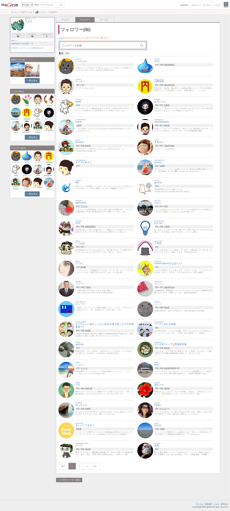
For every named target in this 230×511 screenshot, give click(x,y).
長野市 (93, 227)
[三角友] (145, 248)
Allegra (49, 105)
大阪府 (78, 125)
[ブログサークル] (9, 4)
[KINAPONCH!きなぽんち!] (145, 268)
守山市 (172, 287)
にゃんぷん (16, 105)
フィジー (84, 368)
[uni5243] (66, 349)
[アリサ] (66, 268)
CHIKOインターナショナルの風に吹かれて (27, 48)
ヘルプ (216, 504)
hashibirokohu (27, 132)
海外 (166, 206)
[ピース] (66, 450)
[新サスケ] (145, 390)
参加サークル (47, 36)
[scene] (66, 127)
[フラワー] (66, 289)
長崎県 (88, 409)
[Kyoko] (145, 410)
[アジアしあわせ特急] (145, 329)
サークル (104, 20)
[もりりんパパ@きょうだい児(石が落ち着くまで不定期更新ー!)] (66, 329)
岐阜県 (88, 146)
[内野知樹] (145, 86)
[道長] (145, 450)
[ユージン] (145, 289)
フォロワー (32, 36)
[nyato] (66, 106)
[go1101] (145, 187)
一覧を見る (32, 80)
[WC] (66, 187)
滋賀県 (166, 287)
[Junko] (27, 99)
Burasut (38, 132)
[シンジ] (145, 309)
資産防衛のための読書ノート (22, 44)
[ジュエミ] (66, 369)
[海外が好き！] (17, 69)
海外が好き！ (17, 76)
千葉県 (162, 429)
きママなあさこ (49, 131)
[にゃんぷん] (66, 66)
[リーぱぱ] (66, 248)
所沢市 (172, 85)
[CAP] (66, 228)
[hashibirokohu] (145, 127)
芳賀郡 (172, 368)
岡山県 (166, 308)
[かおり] (145, 208)
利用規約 (208, 504)
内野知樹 (27, 119)
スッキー (38, 105)
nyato (38, 119)
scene (16, 132)
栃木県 (166, 368)
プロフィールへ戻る (70, 480)
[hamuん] (145, 167)
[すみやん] (145, 147)
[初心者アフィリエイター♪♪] (32, 69)
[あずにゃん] (145, 106)
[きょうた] (66, 309)
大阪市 (172, 146)
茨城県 (162, 166)
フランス (84, 206)
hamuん (49, 189)
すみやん (27, 189)
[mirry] (145, 66)
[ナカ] (66, 390)
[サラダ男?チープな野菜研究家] (145, 349)
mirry (27, 162)
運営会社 (224, 504)
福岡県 (88, 331)
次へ (95, 466)
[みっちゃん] (66, 410)
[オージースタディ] (66, 430)
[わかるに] (145, 228)
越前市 (172, 65)
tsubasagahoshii (16, 119)
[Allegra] (49, 99)
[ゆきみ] (145, 430)
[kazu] (145, 369)
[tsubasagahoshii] (16, 112)
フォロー (65, 20)
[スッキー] (66, 86)
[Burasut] (66, 147)
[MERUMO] (66, 208)
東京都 (166, 125)
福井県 (166, 65)
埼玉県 (166, 85)
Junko (27, 105)
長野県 (88, 227)
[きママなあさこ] (66, 167)
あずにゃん (49, 119)
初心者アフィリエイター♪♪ (32, 75)
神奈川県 (88, 388)
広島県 (166, 105)
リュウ (61, 38)
